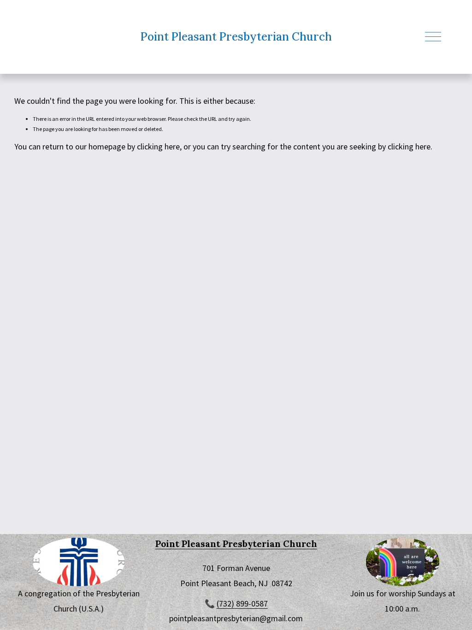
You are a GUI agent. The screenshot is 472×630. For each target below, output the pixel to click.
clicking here (158, 146)
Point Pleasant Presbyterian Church (236, 37)
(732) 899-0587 (242, 603)
